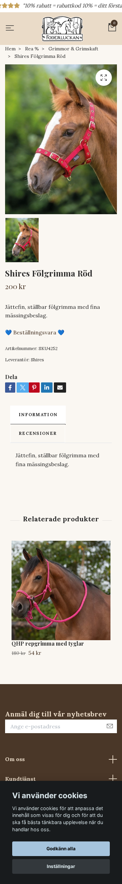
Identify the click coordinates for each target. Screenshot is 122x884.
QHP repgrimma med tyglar (48, 643)
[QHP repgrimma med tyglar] (61, 590)
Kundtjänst (20, 778)
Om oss (15, 759)
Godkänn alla (61, 848)
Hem (10, 49)
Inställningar (61, 866)
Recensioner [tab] (38, 433)
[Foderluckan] (62, 28)
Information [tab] (38, 414)
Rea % (32, 49)
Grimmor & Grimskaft (73, 49)
